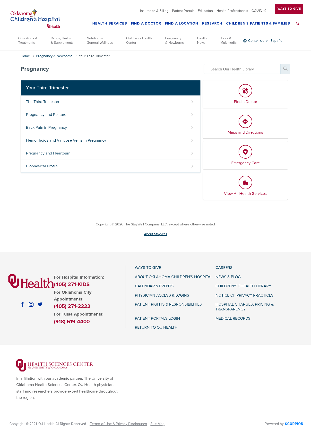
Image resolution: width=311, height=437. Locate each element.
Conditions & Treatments (27, 40)
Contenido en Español (265, 40)
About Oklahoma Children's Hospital (173, 277)
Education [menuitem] (205, 11)
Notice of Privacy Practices (245, 295)
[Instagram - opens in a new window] (31, 304)
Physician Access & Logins (162, 295)
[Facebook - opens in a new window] (22, 304)
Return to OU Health (156, 327)
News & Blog (228, 277)
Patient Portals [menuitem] (183, 11)
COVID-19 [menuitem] (259, 11)
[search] (242, 69)
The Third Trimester (42, 101)
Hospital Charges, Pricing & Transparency (245, 307)
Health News (202, 40)
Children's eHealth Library (243, 286)
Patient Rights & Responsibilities (168, 304)
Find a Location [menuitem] (181, 24)
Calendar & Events (154, 286)
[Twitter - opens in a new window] (40, 304)
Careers (224, 268)
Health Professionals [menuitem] (232, 11)
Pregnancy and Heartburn (48, 153)
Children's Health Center (139, 40)
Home (25, 56)
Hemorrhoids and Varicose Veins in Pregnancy (66, 140)
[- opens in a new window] (54, 365)
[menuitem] (297, 26)
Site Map (157, 424)
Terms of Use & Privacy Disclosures (118, 424)
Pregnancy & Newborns (174, 40)
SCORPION (294, 424)
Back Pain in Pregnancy (46, 127)
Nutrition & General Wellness (100, 40)
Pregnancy (35, 68)
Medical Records (233, 318)
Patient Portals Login (157, 318)
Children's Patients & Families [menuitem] (258, 24)
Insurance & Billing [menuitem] (154, 11)
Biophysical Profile (42, 166)
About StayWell (155, 234)
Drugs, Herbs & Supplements (62, 40)
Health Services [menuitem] (109, 24)
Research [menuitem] (212, 24)
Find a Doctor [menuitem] (146, 24)
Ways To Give (289, 9)
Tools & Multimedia (228, 40)
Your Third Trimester (94, 56)
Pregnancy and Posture (46, 114)
